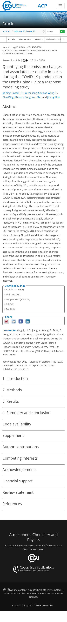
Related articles (54, 39)
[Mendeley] (6, 321)
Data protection (44, 605)
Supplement (12, 299)
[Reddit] (13, 321)
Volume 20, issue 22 (24, 31)
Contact (16, 605)
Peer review (25, 39)
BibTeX (9, 304)
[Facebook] (20, 321)
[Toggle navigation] (60, 6)
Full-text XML (13, 294)
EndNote (10, 309)
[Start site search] (62, 31)
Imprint (28, 605)
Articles (6, 31)
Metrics (39, 39)
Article (11, 39)
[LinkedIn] (27, 321)
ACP (42, 5)
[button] (44, 31)
